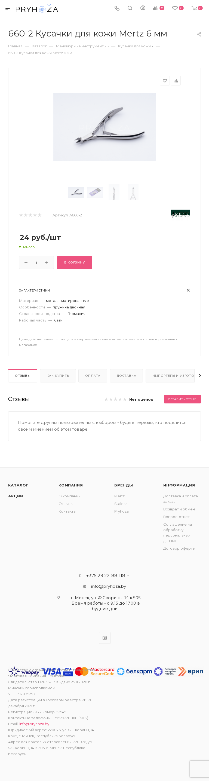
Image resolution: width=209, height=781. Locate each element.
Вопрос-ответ (176, 516)
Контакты (67, 511)
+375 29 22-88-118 (105, 576)
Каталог (18, 485)
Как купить (58, 376)
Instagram (104, 638)
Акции (15, 496)
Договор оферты (179, 548)
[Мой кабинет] (142, 8)
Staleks (120, 503)
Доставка (126, 376)
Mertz (119, 496)
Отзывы (22, 376)
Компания (71, 485)
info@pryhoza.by (108, 586)
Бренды (123, 485)
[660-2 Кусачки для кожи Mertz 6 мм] (104, 127)
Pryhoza (121, 511)
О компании (70, 496)
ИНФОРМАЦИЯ (179, 485)
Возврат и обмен (179, 509)
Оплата (92, 376)
